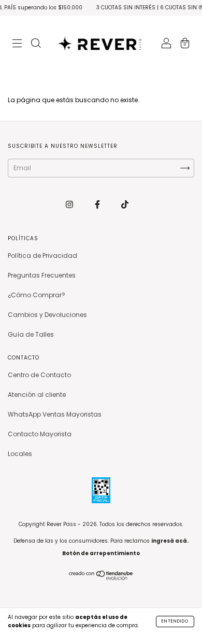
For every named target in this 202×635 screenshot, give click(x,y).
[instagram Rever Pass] (70, 204)
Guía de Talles (31, 334)
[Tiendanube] (101, 577)
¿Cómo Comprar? (36, 295)
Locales (20, 453)
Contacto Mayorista (39, 434)
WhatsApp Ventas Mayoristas (55, 414)
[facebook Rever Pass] (98, 204)
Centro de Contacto (39, 374)
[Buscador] (36, 44)
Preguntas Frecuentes (42, 275)
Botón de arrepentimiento (101, 553)
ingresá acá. (170, 541)
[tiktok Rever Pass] (125, 204)
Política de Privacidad (42, 255)
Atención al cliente (37, 394)
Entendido (175, 621)
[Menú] (17, 44)
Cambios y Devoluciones (47, 314)
